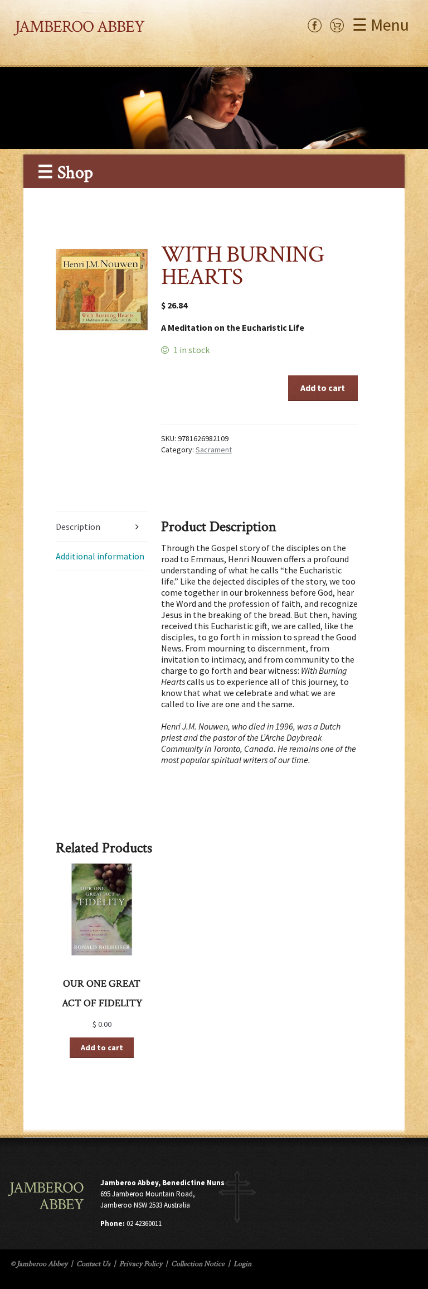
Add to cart (322, 387)
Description (78, 526)
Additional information (100, 556)
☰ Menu (380, 24)
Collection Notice (198, 1264)
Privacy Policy (140, 1264)
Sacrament (214, 450)
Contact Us (93, 1264)
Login (242, 1264)
